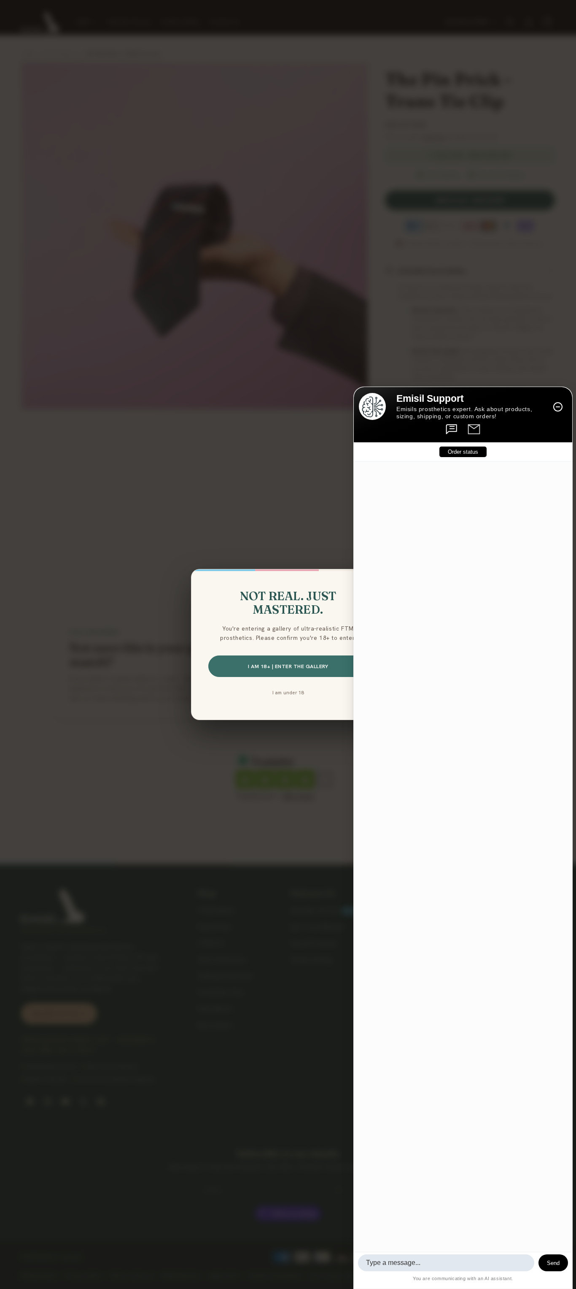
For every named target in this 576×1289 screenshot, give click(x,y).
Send (553, 1263)
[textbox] (446, 1262)
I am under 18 (288, 692)
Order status (463, 452)
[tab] (452, 429)
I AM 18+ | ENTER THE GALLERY (288, 666)
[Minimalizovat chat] (558, 407)
